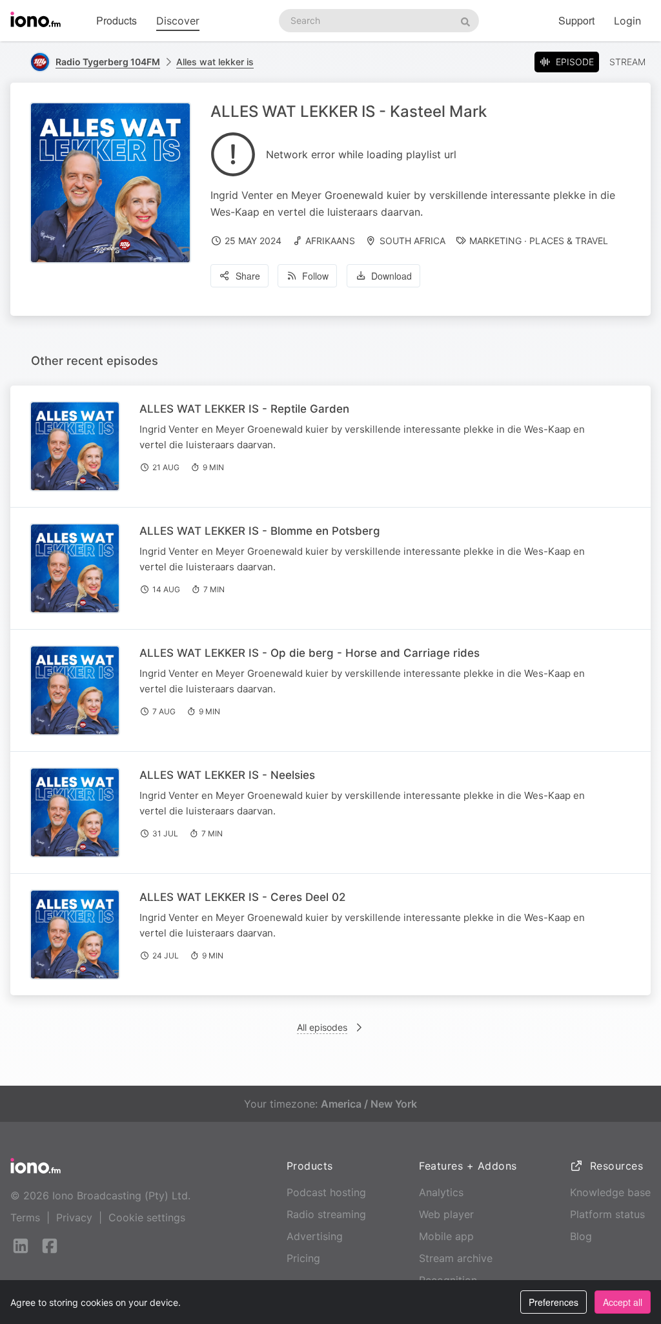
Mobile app (446, 1236)
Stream (627, 61)
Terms (25, 1217)
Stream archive (456, 1258)
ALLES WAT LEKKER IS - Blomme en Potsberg (259, 530)
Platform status (607, 1214)
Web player (446, 1214)
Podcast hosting (326, 1192)
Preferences (553, 1302)
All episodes (322, 1027)
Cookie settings (146, 1217)
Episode (575, 61)
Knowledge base (610, 1192)
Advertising (315, 1236)
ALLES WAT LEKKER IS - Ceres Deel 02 (242, 897)
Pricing (303, 1258)
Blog (581, 1236)
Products (116, 20)
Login (627, 20)
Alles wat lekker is (215, 61)
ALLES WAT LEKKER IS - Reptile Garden (244, 408)
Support (576, 20)
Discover (177, 20)
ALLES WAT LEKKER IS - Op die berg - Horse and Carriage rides (309, 652)
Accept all (622, 1302)
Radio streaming (326, 1214)
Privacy (74, 1217)
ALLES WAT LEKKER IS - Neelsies (227, 775)
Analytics (441, 1192)
